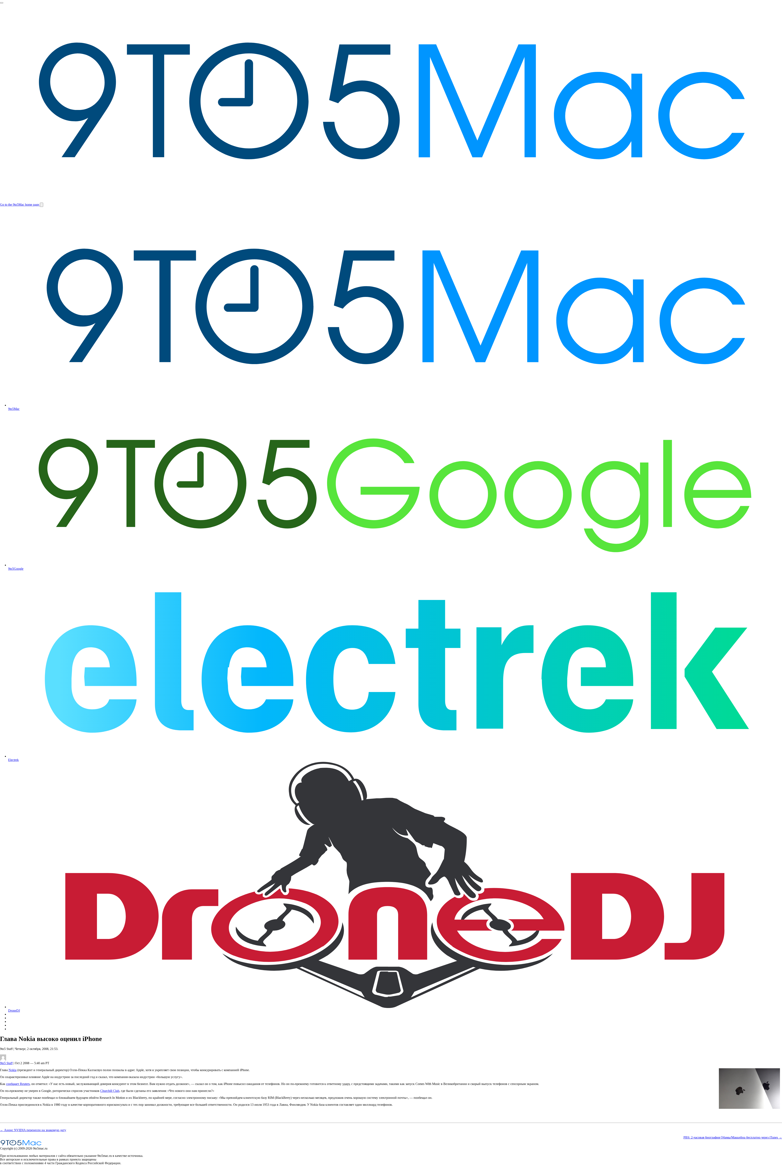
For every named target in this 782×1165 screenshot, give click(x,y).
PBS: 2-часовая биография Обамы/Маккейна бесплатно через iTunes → (732, 1137)
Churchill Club (109, 1091)
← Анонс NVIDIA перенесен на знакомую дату (33, 1130)
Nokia (12, 1070)
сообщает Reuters (18, 1084)
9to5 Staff (6, 1063)
